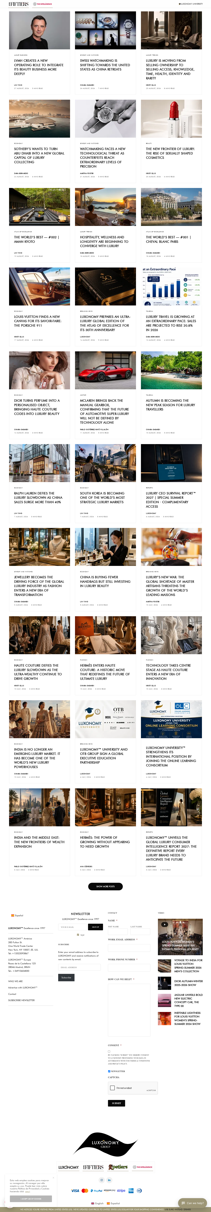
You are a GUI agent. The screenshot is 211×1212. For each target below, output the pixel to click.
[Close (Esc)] (165, 573)
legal (139, 625)
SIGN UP (138, 616)
